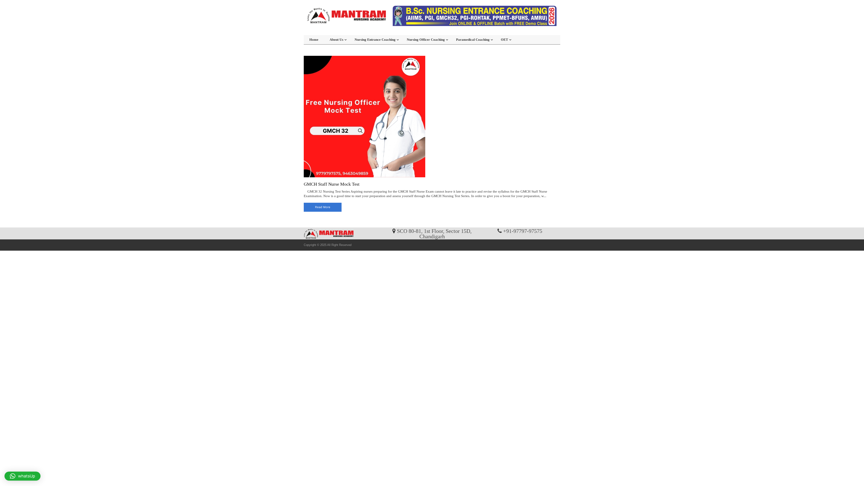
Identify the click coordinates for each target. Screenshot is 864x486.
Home (313, 39)
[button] (22, 476)
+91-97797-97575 (522, 231)
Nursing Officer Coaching (426, 39)
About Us (336, 39)
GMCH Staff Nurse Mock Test (332, 184)
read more (322, 207)
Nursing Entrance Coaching (375, 39)
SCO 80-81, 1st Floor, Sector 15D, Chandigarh (434, 233)
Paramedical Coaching (473, 39)
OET (504, 39)
